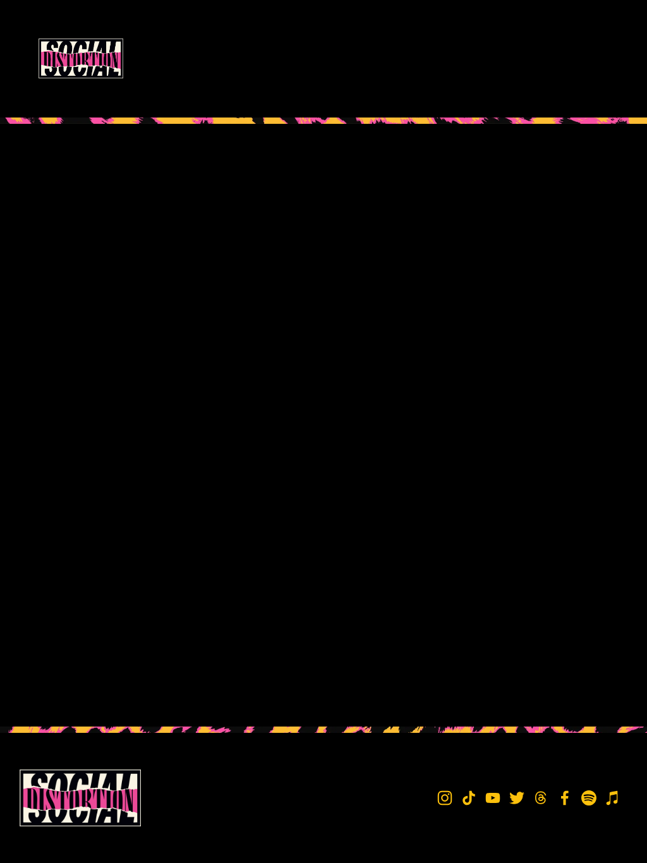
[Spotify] (588, 798)
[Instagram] (444, 798)
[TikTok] (468, 798)
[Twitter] (516, 798)
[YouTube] (492, 798)
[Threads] (540, 798)
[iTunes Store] (612, 798)
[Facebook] (564, 798)
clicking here (204, 227)
